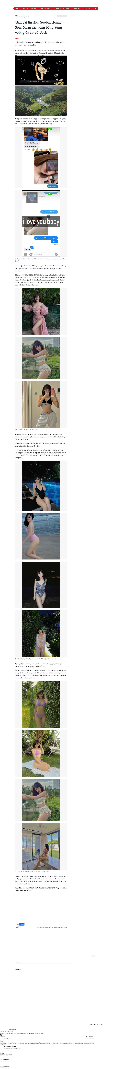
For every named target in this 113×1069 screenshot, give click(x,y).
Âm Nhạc (41, 1043)
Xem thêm (17, 969)
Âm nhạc (77, 8)
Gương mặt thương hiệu (74, 1043)
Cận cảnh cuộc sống (62, 8)
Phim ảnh (87, 8)
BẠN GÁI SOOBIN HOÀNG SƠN (54, 927)
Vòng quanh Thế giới (34, 1043)
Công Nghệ (83, 1043)
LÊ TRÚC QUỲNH (63, 927)
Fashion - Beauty (46, 8)
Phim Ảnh (46, 1043)
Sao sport (50, 1043)
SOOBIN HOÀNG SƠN (43, 927)
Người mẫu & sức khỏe (58, 1043)
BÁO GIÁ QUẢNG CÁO (96, 1024)
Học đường (66, 1043)
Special (87, 1043)
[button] (62, 16)
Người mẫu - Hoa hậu (29, 8)
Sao (16, 8)
